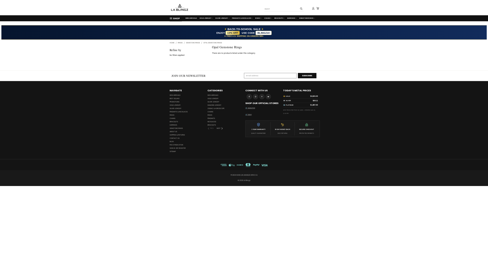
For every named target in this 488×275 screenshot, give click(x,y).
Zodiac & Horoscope (216, 108)
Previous (481, 267)
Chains (267, 18)
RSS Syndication (176, 145)
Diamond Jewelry (214, 105)
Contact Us (175, 138)
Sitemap (173, 151)
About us (173, 131)
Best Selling (174, 98)
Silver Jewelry (221, 18)
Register (182, 148)
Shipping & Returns (177, 135)
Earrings (291, 18)
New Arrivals (191, 18)
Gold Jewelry (205, 18)
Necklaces (212, 122)
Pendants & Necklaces (241, 18)
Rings (257, 18)
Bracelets (278, 18)
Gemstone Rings (306, 18)
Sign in (173, 148)
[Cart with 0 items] (317, 8)
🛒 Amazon (250, 108)
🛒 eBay (248, 114)
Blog (172, 141)
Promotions (174, 102)
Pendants (211, 118)
